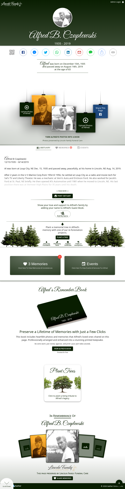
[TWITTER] (45, 52)
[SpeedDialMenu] (119, 483)
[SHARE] (101, 52)
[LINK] (113, 52)
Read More (62, 191)
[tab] (43, 147)
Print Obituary (64, 196)
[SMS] (90, 52)
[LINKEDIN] (68, 52)
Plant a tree (62, 237)
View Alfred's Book (62, 349)
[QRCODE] (12, 52)
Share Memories (63, 478)
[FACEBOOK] (23, 52)
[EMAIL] (79, 52)
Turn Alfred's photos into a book (62, 137)
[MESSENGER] (34, 52)
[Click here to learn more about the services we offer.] (62, 468)
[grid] (62, 113)
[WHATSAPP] (57, 52)
